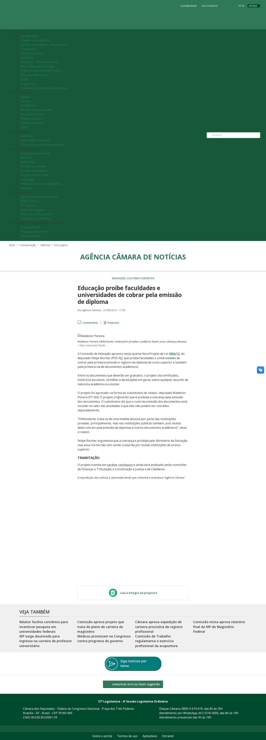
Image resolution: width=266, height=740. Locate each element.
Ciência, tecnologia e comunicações (44, 45)
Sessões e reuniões (33, 166)
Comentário (90, 322)
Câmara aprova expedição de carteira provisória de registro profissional (159, 627)
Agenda (25, 97)
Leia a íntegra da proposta (138, 593)
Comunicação (28, 245)
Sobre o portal (102, 736)
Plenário (26, 158)
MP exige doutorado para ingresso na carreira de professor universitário (45, 641)
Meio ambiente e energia (37, 66)
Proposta (113, 322)
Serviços (25, 101)
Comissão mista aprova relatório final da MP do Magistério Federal (219, 627)
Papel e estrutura (32, 118)
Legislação (27, 179)
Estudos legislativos (33, 171)
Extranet (168, 736)
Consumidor (28, 49)
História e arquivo (32, 123)
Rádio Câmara (29, 201)
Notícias (45, 245)
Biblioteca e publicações (36, 110)
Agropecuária (29, 36)
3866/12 (174, 354)
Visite (24, 127)
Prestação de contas (34, 232)
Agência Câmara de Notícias (39, 197)
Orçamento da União (34, 175)
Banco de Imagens (32, 210)
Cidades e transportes (35, 40)
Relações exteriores (33, 75)
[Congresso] (225, 5)
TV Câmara (27, 205)
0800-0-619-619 (192, 709)
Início (12, 245)
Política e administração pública (41, 71)
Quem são (27, 136)
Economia (26, 58)
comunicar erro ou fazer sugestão (135, 684)
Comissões (27, 162)
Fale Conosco (210, 5)
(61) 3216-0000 (208, 713)
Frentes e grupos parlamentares (42, 145)
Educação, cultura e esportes (39, 62)
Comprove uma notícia (35, 219)
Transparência (30, 227)
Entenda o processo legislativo (41, 184)
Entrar (253, 5)
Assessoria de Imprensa (36, 214)
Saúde (24, 79)
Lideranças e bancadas (35, 140)
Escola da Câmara (32, 114)
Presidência (28, 105)
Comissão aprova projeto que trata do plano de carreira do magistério (100, 627)
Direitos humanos (32, 53)
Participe (26, 188)
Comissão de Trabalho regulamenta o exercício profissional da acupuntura (156, 641)
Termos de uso (127, 736)
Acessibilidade (189, 5)
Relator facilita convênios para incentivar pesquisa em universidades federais (43, 627)
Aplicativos (150, 736)
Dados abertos (30, 236)
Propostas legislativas (35, 153)
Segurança (27, 84)
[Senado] (232, 5)
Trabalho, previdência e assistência (44, 88)
